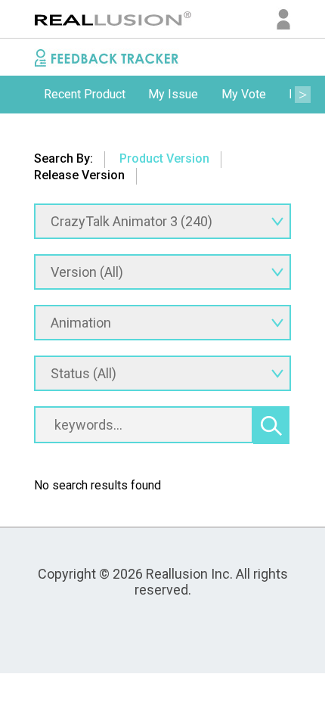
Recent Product (84, 94)
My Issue (173, 94)
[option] (84, 94)
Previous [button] (22, 94)
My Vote (243, 94)
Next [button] (302, 94)
